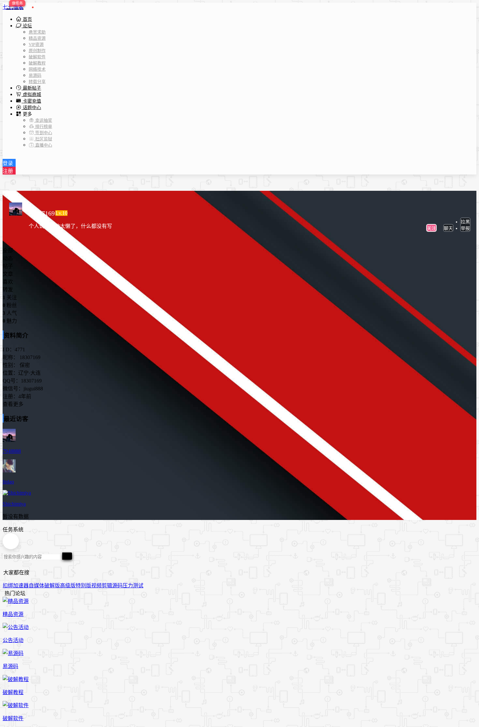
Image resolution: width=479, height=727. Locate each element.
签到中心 (43, 132)
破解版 (52, 585)
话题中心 (31, 107)
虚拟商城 (31, 94)
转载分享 (37, 81)
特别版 (83, 585)
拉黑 (465, 221)
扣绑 (8, 585)
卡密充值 (31, 101)
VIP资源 (36, 44)
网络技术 (37, 69)
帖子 (8, 266)
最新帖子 (31, 88)
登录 (8, 163)
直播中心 (43, 145)
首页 (27, 19)
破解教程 (37, 63)
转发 (8, 289)
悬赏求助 (37, 32)
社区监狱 (43, 138)
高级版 (68, 585)
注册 (8, 171)
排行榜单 (43, 126)
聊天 (448, 228)
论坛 (27, 25)
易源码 (35, 75)
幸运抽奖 (43, 120)
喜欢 (8, 282)
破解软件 (37, 56)
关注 (431, 228)
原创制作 (37, 50)
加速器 (21, 585)
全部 (8, 250)
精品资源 (37, 38)
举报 (465, 228)
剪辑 (107, 585)
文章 (8, 274)
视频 (96, 585)
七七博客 (13, 7)
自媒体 (36, 585)
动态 (8, 258)
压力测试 (133, 585)
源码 (117, 585)
